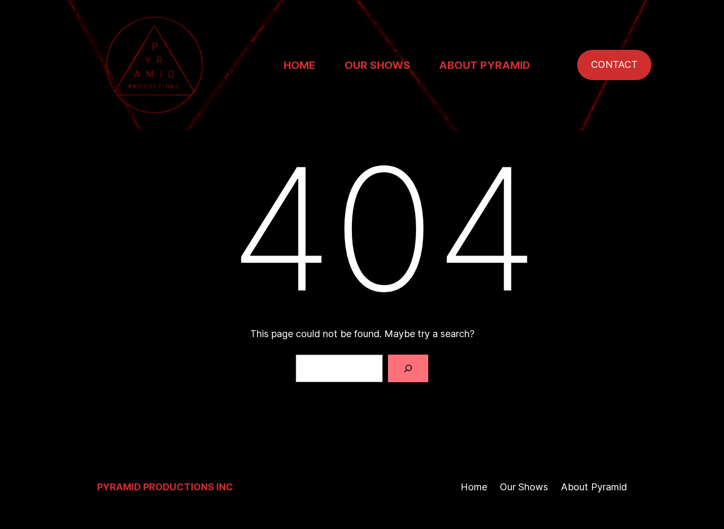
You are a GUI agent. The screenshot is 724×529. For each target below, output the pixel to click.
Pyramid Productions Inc (165, 486)
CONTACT (614, 64)
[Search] (408, 368)
